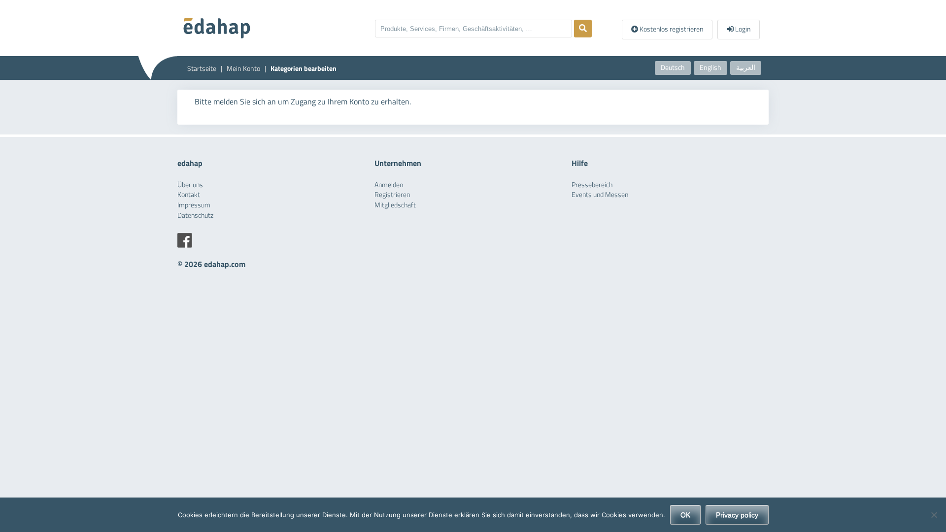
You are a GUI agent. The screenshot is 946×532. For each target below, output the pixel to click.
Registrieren (392, 194)
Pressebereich (592, 184)
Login (742, 29)
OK (685, 515)
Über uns (190, 184)
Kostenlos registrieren (670, 29)
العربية (745, 67)
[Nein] (934, 515)
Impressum (193, 205)
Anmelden (388, 184)
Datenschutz (195, 215)
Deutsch (673, 67)
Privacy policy (737, 515)
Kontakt (188, 194)
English (710, 67)
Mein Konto (243, 68)
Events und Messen (600, 194)
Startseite (201, 68)
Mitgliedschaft (395, 205)
